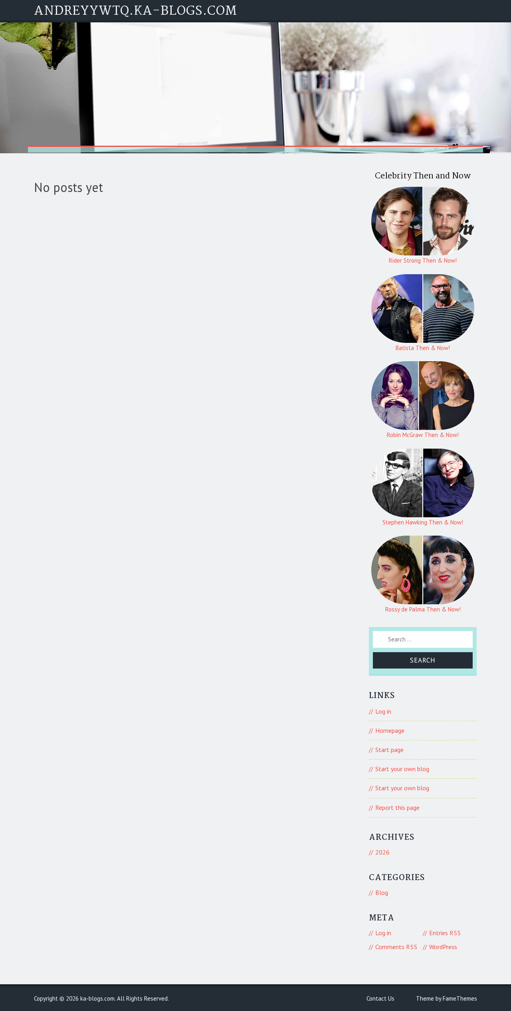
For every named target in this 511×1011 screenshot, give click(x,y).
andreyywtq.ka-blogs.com (135, 11)
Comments (396, 947)
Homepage (389, 730)
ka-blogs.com (97, 998)
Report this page (397, 807)
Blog (381, 892)
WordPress (443, 947)
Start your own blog (402, 769)
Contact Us (380, 998)
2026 (382, 852)
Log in (383, 711)
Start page (389, 750)
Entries (445, 933)
